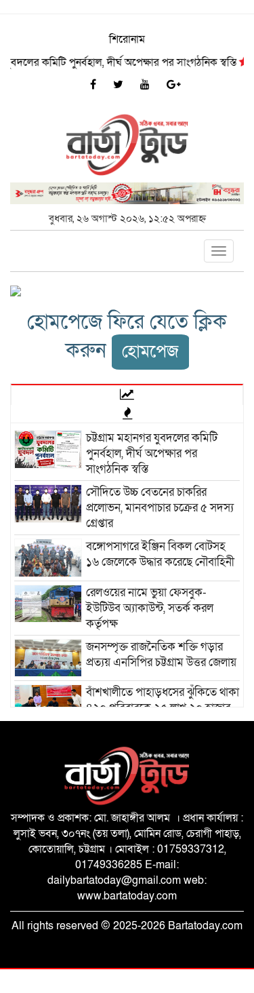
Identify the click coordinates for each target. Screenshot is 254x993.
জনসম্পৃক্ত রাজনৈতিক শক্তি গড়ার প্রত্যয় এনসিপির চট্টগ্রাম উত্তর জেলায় (161, 654)
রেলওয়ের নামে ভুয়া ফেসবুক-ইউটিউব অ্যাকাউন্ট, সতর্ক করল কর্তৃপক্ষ (149, 608)
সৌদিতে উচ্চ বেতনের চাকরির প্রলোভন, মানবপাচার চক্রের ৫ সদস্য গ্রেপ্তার (160, 507)
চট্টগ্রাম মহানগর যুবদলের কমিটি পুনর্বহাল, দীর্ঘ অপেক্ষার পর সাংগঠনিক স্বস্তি (151, 453)
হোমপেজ (150, 351)
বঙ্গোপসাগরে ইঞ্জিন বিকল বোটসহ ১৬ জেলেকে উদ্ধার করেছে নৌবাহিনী (160, 554)
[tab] (127, 394)
